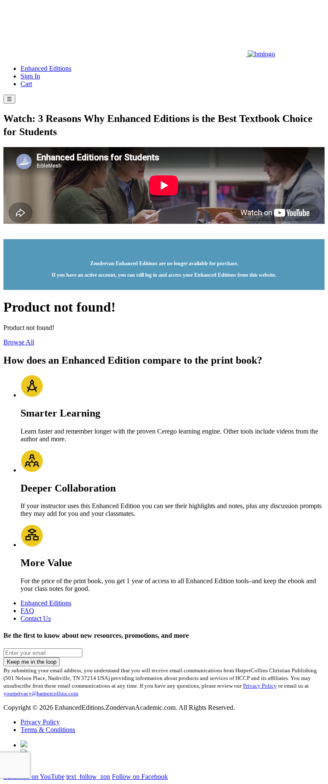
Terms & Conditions (47, 729)
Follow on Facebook (140, 776)
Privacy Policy (260, 686)
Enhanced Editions (45, 68)
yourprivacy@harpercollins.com (40, 693)
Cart (26, 83)
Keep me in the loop (31, 662)
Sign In (30, 76)
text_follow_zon (88, 776)
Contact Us (35, 618)
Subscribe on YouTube (33, 776)
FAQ (27, 610)
